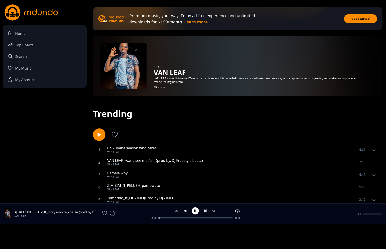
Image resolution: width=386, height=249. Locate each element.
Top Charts (24, 45)
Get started (360, 18)
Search (21, 56)
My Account (25, 79)
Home (20, 33)
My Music (23, 68)
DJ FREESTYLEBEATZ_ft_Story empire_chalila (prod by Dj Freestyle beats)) (54, 212)
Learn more (196, 22)
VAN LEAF (20, 216)
